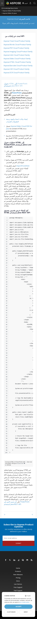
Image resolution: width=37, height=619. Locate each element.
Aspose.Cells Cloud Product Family (17, 55)
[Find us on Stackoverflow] (18, 560)
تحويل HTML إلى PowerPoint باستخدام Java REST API (15, 84)
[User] (30, 3)
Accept (18, 606)
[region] (18, 336)
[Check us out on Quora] (23, 560)
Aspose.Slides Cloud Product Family (17, 58)
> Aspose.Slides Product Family (11, 11)
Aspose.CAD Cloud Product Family (16, 69)
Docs (18, 581)
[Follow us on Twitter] (10, 560)
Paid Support (18, 590)
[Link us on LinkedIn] (14, 560)
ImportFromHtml (22, 166)
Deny (26, 612)
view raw (29, 462)
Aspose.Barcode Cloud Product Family (18, 65)
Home (18, 568)
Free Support (18, 587)
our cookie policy (24, 602)
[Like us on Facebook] (5, 560)
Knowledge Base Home (10, 8)
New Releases (18, 574)
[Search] (34, 3)
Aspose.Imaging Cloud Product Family (18, 51)
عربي (26, 3)
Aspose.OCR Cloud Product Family (16, 72)
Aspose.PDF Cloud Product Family (16, 48)
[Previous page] (5, 514)
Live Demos (18, 584)
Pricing (18, 578)
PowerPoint (17, 93)
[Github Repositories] (27, 560)
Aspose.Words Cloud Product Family (17, 44)
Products (18, 571)
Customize (11, 612)
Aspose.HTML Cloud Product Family (17, 62)
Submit (18, 543)
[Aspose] (13, 3)
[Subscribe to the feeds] (31, 560)
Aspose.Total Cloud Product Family (17, 41)
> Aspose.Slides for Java (9, 13)
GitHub (9, 465)
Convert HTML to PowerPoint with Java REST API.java (15, 462)
